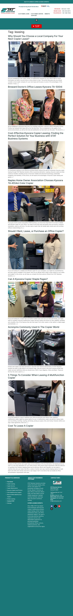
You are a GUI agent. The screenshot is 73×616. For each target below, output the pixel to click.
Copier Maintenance (12, 488)
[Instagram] (51, 508)
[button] (36, 20)
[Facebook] (51, 506)
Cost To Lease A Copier (20, 425)
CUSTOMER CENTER (37, 14)
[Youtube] (59, 506)
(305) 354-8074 (60, 496)
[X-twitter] (55, 506)
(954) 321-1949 (58, 495)
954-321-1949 (66, 9)
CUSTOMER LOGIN (23, 14)
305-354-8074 (66, 11)
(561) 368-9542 (59, 498)
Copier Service (11, 486)
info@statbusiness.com (56, 501)
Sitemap (9, 503)
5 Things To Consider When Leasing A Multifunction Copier (36, 376)
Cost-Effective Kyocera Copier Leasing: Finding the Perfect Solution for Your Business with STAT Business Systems (35, 136)
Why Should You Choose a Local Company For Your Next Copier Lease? (35, 37)
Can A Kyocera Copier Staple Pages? (28, 279)
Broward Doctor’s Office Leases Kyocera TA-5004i (35, 86)
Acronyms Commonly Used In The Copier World (33, 327)
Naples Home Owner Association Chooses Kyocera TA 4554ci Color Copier (35, 181)
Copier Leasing (39, 2)
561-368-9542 (66, 13)
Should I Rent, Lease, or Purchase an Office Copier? (36, 231)
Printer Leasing (11, 499)
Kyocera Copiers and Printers (14, 490)
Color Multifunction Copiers (14, 492)
